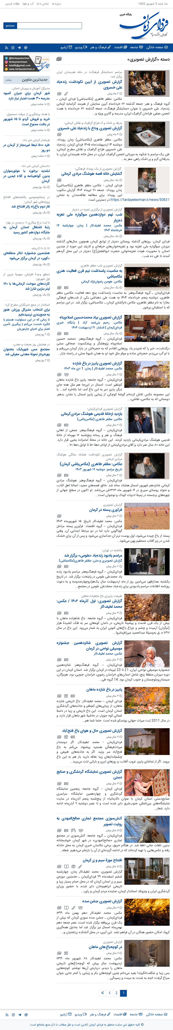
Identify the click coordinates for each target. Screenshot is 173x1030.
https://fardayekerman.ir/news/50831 (140, 200)
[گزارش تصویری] (59, 93)
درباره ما (56, 4)
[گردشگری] (66, 696)
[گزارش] (66, 866)
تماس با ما (43, 4)
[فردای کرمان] (66, 287)
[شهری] (73, 830)
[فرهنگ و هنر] (66, 93)
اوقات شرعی (12, 4)
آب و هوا (28, 4)
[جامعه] (66, 374)
